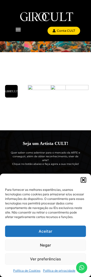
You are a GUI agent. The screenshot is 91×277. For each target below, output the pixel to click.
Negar (45, 245)
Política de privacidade (59, 270)
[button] (83, 179)
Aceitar (45, 231)
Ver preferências (45, 259)
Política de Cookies (26, 270)
